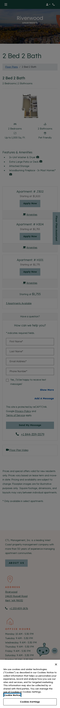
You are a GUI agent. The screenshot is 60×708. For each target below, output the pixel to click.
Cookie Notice (12, 695)
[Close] (56, 664)
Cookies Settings (30, 701)
